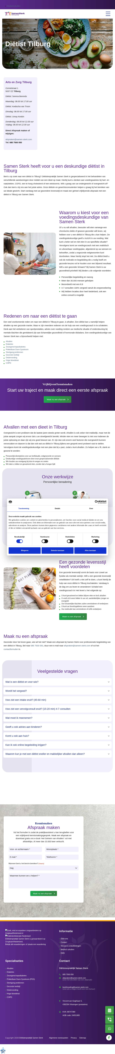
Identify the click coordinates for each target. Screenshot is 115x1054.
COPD (8, 363)
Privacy (74, 1038)
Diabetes (9, 344)
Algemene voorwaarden (58, 1038)
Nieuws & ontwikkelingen (71, 946)
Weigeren (24, 550)
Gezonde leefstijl (12, 355)
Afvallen (9, 341)
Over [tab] (91, 508)
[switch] (45, 541)
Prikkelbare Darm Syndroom (17, 349)
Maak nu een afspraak (56, 399)
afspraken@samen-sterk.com (19, 139)
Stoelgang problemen (14, 352)
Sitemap (82, 1038)
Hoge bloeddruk (12, 360)
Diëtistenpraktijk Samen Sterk (17, 939)
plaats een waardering (37, 944)
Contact (64, 942)
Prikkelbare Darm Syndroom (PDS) (21, 979)
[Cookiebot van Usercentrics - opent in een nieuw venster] (96, 502)
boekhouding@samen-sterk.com (75, 987)
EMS (63, 953)
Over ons (64, 939)
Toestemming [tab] (23, 508)
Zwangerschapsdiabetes (15, 347)
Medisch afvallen (13, 6)
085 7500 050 (16, 142)
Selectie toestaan (57, 550)
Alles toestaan (90, 550)
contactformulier (11, 649)
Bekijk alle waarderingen (15, 944)
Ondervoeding (11, 358)
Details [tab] (57, 508)
